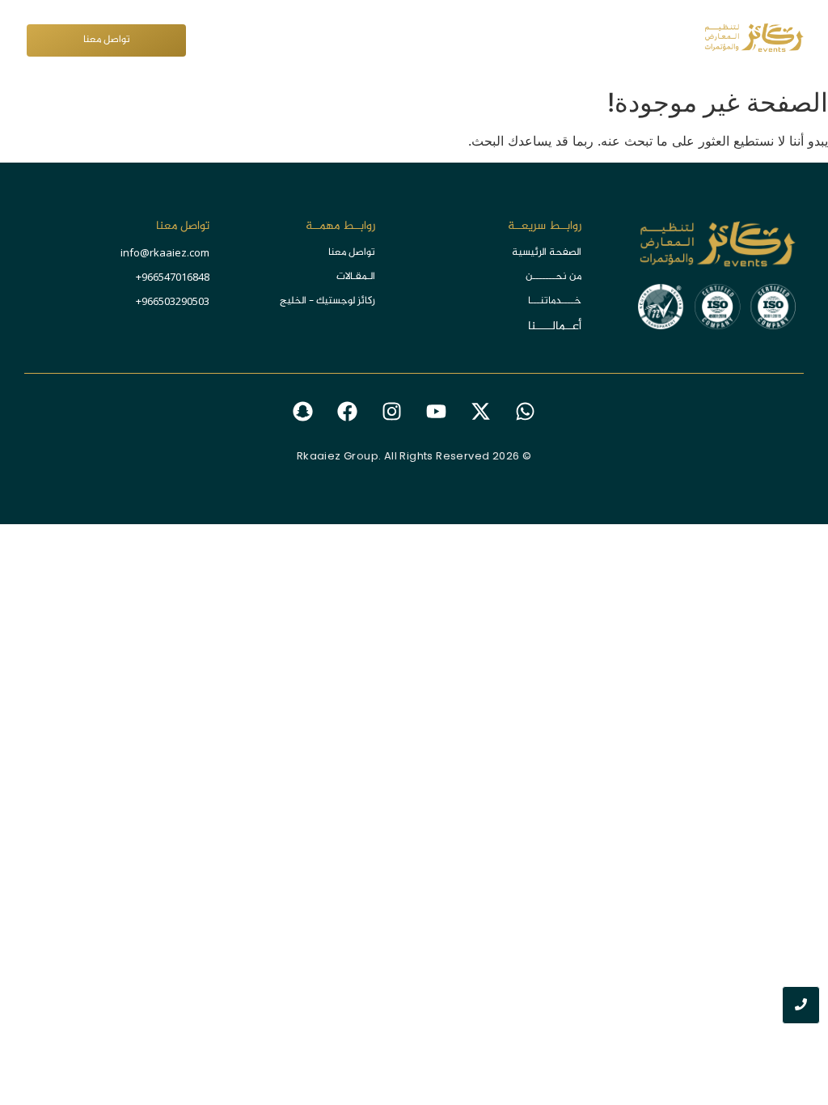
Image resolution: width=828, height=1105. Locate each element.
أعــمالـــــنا (554, 326)
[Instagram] (392, 412)
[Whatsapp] (525, 412)
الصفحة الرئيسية (546, 252)
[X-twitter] (481, 412)
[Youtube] (436, 412)
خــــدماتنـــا (554, 301)
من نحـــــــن (553, 277)
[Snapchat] (303, 412)
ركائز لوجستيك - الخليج (327, 301)
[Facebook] (347, 412)
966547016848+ (172, 276)
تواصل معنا (351, 252)
